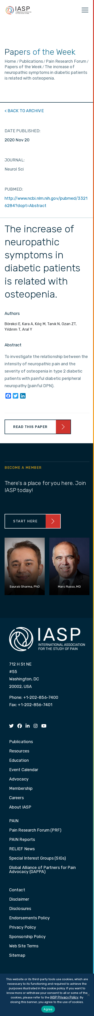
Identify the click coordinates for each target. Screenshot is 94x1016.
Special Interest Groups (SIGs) (37, 858)
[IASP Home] (18, 10)
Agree (48, 1009)
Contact (17, 890)
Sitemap (17, 955)
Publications (21, 742)
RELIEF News (22, 849)
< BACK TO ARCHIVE (24, 110)
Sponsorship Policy (27, 937)
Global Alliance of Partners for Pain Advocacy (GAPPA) (42, 870)
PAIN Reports (22, 839)
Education (19, 760)
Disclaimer (19, 899)
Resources (19, 751)
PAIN (13, 821)
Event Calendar (23, 770)
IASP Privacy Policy (64, 997)
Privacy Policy (22, 927)
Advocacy (19, 779)
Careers (16, 798)
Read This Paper (30, 427)
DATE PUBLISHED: (23, 130)
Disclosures (20, 909)
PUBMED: (14, 189)
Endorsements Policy (29, 918)
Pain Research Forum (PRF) (35, 830)
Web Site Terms (23, 946)
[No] (88, 995)
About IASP (20, 807)
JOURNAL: (15, 160)
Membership (21, 788)
